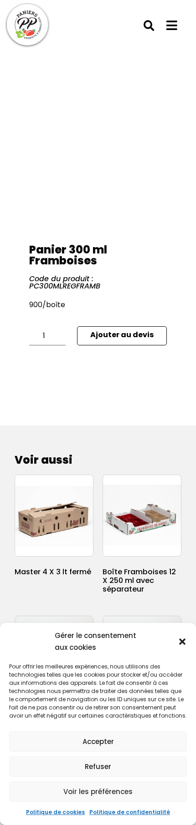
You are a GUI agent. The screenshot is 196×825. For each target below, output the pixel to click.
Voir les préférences (98, 791)
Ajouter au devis (122, 334)
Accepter (98, 741)
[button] (182, 641)
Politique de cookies (55, 812)
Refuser (98, 766)
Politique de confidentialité (129, 812)
